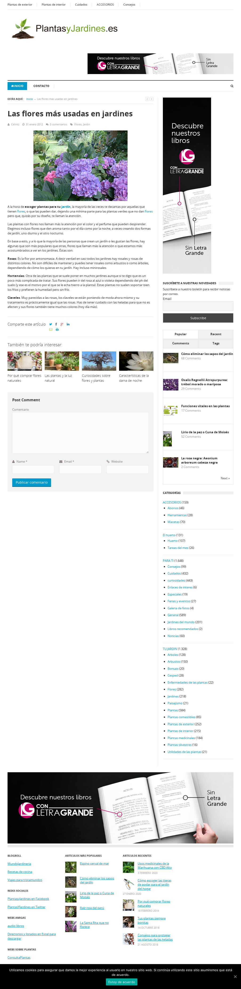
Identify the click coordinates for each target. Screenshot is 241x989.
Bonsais (173, 668)
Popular (181, 334)
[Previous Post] (147, 99)
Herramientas (177, 515)
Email (69, 461)
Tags (216, 343)
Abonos (173, 508)
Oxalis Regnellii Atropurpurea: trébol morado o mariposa (204, 382)
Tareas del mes (178, 548)
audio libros (16, 926)
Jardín (86, 124)
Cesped (173, 675)
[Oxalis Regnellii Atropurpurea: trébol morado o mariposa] (170, 389)
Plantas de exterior (20, 5)
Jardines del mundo (181, 622)
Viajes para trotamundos (25, 880)
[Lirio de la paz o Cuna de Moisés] (167, 446)
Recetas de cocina (20, 872)
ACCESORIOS (105, 5)
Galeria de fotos (178, 608)
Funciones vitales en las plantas (205, 406)
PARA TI (168, 561)
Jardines (173, 696)
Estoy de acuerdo (121, 982)
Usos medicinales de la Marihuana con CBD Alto (155, 866)
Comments (180, 343)
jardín (66, 207)
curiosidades (176, 580)
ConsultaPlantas (19, 957)
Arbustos (174, 661)
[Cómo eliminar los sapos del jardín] (170, 362)
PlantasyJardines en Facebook (28, 899)
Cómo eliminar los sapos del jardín (207, 354)
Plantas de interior (54, 5)
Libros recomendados (183, 629)
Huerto (173, 541)
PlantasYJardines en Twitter (26, 907)
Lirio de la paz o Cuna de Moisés (205, 432)
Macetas (173, 522)
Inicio (19, 86)
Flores (78, 124)
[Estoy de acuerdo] (235, 976)
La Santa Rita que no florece (94, 925)
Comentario (20, 409)
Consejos (129, 5)
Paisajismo (175, 703)
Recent (215, 334)
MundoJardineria (19, 864)
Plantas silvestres (180, 745)
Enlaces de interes (180, 587)
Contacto (41, 86)
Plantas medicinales (181, 738)
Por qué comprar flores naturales (154, 903)
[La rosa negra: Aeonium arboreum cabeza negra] (170, 466)
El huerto (169, 535)
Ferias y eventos (179, 601)
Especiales (175, 594)
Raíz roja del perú (92, 908)
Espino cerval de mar (94, 864)
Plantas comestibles (181, 717)
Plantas (173, 710)
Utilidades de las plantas (184, 752)
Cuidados (81, 5)
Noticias (173, 636)
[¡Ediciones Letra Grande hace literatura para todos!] (160, 73)
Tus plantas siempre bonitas (152, 920)
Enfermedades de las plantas (188, 682)
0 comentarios (58, 124)
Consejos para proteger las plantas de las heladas (155, 937)
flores (21, 211)
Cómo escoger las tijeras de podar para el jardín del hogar (154, 885)
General (173, 615)
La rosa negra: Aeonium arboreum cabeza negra (199, 460)
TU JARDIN (170, 649)
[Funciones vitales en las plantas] (170, 415)
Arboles (173, 655)
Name (21, 461)
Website (117, 461)
